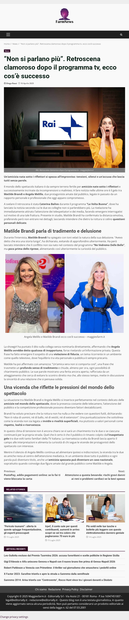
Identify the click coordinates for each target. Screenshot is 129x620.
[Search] (121, 35)
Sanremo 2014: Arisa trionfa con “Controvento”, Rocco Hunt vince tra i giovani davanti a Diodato (58, 580)
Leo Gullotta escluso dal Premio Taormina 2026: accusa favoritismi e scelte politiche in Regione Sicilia (61, 555)
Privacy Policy (70, 589)
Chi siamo (41, 589)
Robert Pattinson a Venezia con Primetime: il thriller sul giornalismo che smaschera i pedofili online (60, 567)
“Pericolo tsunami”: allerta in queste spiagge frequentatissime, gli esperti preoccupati (23, 508)
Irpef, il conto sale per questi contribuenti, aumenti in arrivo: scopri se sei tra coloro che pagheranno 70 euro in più (64, 508)
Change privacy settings (14, 617)
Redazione (54, 589)
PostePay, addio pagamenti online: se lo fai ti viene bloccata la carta (32, 475)
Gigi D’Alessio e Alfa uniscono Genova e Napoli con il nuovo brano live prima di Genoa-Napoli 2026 (59, 561)
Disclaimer (86, 589)
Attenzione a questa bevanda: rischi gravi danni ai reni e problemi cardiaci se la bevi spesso (95, 475)
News (7, 51)
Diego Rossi (11, 83)
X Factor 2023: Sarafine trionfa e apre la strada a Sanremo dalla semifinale (46, 573)
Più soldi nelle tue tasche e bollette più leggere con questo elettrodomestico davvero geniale (105, 508)
